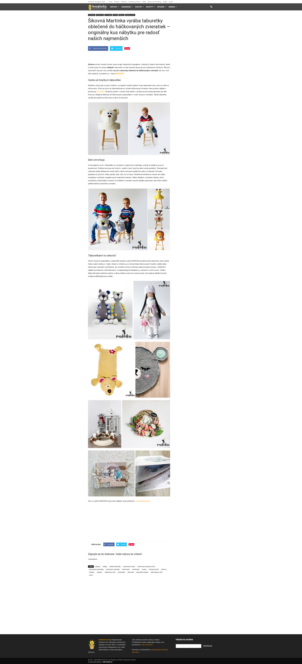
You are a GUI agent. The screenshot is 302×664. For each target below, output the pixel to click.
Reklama (124, 1)
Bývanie (160, 7)
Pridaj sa (116, 1)
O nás (110, 1)
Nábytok (121, 15)
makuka (91, 572)
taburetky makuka (142, 572)
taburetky (131, 572)
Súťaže (165, 1)
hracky (144, 569)
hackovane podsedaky (96, 569)
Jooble (171, 1)
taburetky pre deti (156, 572)
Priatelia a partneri (134, 1)
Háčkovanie (100, 15)
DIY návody (108, 15)
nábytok (99, 572)
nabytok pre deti (110, 572)
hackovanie (126, 569)
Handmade (126, 7)
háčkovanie (92, 88)
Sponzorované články (154, 1)
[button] (211, 7)
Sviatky (138, 7)
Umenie (171, 7)
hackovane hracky (129, 566)
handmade (135, 569)
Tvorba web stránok (94, 662)
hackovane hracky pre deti (146, 566)
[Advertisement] (129, 56)
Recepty (149, 7)
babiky (105, 566)
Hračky (115, 15)
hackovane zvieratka (113, 569)
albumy (97, 566)
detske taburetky (115, 566)
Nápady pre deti (130, 15)
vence (91, 575)
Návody (113, 7)
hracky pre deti (154, 569)
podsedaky (121, 572)
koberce (164, 569)
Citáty (144, 1)
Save (128, 48)
